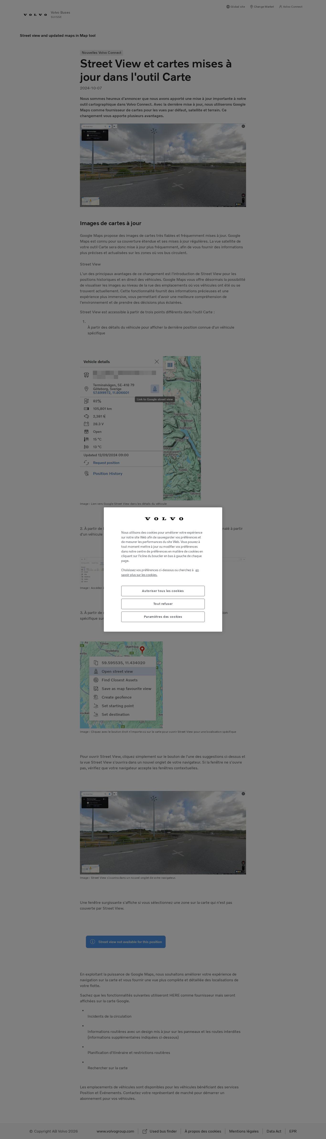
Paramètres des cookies (163, 616)
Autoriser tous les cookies (163, 591)
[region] (163, 569)
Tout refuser (163, 604)
